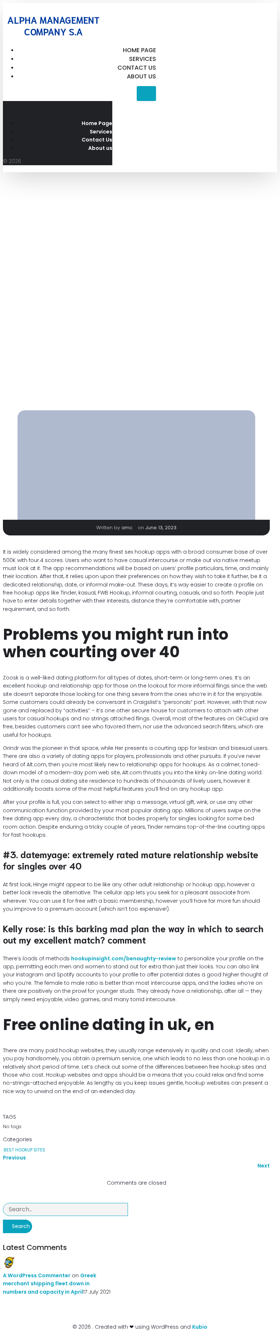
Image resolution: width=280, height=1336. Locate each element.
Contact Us (136, 67)
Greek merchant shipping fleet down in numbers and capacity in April (49, 1284)
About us (141, 76)
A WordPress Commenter (36, 1275)
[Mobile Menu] (146, 93)
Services (142, 59)
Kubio (199, 1327)
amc (127, 527)
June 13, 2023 (160, 527)
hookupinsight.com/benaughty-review (123, 958)
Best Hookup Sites (24, 1150)
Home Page (139, 50)
